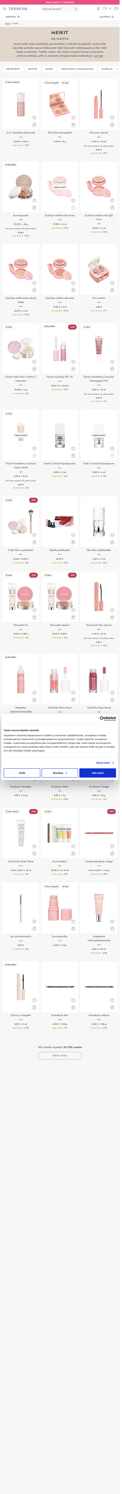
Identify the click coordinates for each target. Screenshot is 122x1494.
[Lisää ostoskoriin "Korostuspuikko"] (73, 928)
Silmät (49, 69)
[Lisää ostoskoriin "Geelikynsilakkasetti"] (73, 542)
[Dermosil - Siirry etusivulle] (18, 8)
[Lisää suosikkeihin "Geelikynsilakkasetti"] (73, 535)
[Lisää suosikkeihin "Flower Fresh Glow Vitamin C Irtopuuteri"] (34, 362)
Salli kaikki (98, 772)
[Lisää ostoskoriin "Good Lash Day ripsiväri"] (112, 617)
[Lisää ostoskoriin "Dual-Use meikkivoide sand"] (73, 290)
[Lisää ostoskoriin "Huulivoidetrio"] (73, 853)
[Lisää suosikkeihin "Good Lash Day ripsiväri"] (112, 610)
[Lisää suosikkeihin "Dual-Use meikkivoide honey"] (73, 200)
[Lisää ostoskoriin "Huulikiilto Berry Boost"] (73, 700)
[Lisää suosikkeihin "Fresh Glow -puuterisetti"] (34, 535)
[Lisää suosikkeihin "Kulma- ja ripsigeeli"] (34, 1000)
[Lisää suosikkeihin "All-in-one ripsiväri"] (112, 118)
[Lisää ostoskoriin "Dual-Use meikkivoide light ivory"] (112, 207)
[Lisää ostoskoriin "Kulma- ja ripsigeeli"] (34, 1007)
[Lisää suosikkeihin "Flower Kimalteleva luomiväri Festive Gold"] (34, 448)
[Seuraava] (116, 69)
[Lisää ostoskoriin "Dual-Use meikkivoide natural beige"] (34, 290)
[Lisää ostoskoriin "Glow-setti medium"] (73, 617)
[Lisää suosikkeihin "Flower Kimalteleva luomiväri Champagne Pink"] (112, 362)
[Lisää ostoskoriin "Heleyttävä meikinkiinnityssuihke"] (34, 700)
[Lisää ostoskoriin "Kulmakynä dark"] (73, 1007)
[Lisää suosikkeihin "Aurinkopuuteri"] (34, 200)
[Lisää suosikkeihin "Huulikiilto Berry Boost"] (73, 693)
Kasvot (32, 69)
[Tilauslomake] (98, 8)
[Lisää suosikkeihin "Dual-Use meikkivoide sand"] (73, 283)
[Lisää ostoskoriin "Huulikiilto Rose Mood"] (112, 700)
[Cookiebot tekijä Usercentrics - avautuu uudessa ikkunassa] (102, 718)
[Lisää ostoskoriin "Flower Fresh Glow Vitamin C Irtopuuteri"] (34, 369)
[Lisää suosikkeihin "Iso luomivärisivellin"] (34, 921)
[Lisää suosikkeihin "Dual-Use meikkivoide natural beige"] (34, 283)
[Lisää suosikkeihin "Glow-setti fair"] (34, 610)
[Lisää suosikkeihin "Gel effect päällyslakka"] (112, 535)
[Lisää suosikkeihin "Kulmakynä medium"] (112, 1000)
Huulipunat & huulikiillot (77, 69)
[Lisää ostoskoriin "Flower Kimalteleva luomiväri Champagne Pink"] (112, 369)
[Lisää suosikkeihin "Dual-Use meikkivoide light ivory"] (112, 200)
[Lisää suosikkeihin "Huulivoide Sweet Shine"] (34, 846)
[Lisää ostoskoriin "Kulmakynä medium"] (112, 1007)
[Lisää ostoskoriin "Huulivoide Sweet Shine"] (34, 853)
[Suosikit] (104, 8)
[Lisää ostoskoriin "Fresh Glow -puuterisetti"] (34, 542)
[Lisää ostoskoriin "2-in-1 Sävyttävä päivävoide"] (34, 125)
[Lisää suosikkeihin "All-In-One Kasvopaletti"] (73, 118)
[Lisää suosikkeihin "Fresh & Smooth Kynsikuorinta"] (73, 448)
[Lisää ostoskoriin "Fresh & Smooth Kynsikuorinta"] (73, 455)
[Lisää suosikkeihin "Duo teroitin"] (112, 283)
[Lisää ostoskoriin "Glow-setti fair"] (34, 617)
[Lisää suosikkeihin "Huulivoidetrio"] (73, 846)
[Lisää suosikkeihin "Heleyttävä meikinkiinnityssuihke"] (34, 693)
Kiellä (22, 772)
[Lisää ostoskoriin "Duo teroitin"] (112, 290)
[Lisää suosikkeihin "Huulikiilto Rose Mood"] (112, 693)
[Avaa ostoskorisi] (116, 8)
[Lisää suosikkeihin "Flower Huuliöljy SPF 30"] (73, 362)
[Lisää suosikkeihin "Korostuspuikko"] (73, 921)
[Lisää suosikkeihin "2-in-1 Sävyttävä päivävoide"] (34, 118)
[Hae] (76, 9)
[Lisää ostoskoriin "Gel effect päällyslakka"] (112, 542)
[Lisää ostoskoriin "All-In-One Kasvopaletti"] (73, 125)
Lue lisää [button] (98, 56)
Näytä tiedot (103, 762)
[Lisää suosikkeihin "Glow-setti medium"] (73, 610)
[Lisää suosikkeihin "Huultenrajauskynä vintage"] (112, 846)
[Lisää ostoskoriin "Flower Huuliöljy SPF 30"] (73, 369)
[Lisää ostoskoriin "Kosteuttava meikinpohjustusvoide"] (112, 928)
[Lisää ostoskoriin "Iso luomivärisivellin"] (34, 928)
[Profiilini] (110, 8)
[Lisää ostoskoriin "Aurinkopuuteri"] (34, 207)
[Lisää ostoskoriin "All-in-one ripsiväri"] (112, 125)
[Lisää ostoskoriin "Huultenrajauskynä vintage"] (112, 853)
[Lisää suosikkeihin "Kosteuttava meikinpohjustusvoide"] (112, 921)
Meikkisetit (13, 69)
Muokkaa (58, 772)
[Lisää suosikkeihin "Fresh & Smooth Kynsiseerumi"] (112, 448)
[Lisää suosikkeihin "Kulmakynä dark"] (73, 1000)
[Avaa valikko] (4, 9)
